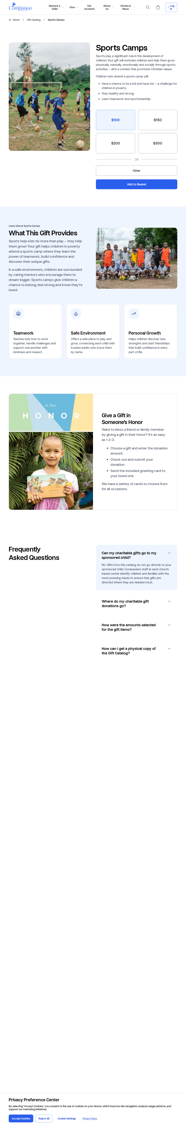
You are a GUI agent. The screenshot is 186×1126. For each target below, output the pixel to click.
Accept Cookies (21, 1118)
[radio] (115, 120)
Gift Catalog (34, 19)
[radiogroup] (136, 143)
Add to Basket (136, 184)
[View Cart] (158, 7)
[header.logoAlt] (20, 10)
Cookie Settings (67, 1118)
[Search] (147, 7)
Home (16, 19)
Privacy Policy (90, 1118)
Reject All (44, 1118)
